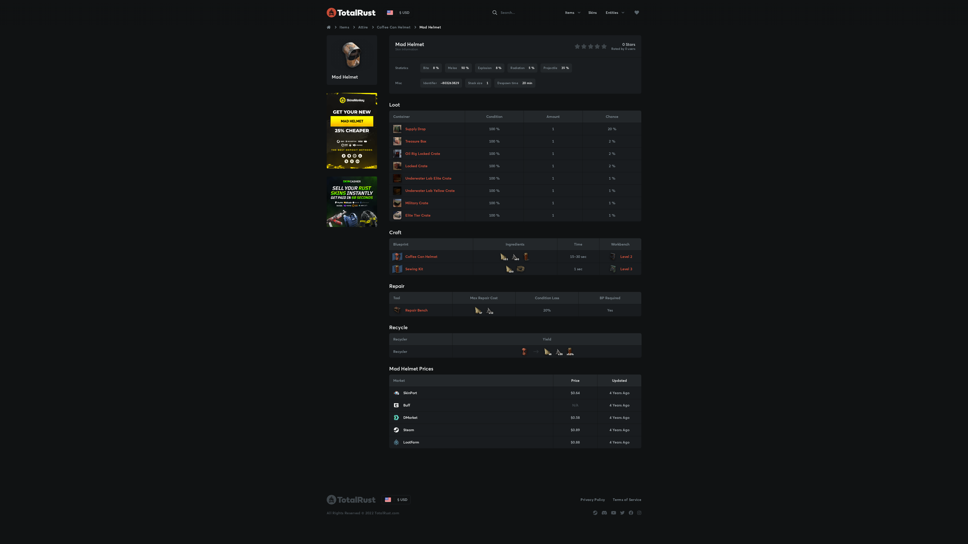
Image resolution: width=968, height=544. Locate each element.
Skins (592, 12)
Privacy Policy (593, 500)
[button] (636, 12)
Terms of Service (627, 500)
